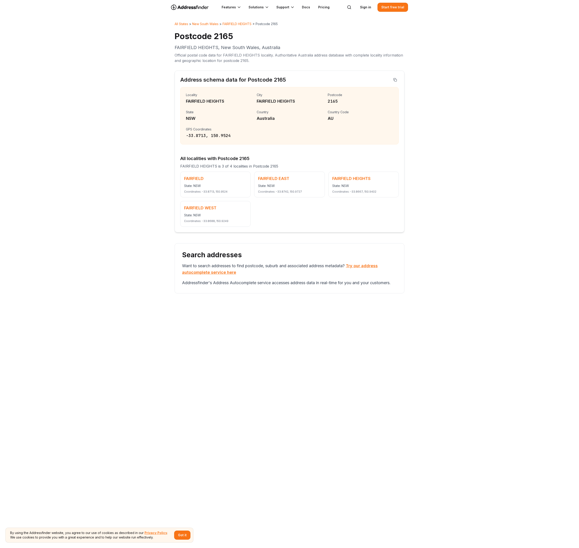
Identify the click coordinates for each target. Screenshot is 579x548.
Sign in (365, 7)
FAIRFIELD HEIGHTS (237, 24)
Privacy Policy (156, 533)
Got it (182, 535)
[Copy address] (395, 79)
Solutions (256, 7)
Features (229, 7)
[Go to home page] (192, 7)
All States (181, 24)
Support (282, 7)
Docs (306, 7)
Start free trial (392, 7)
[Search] (349, 7)
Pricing (324, 7)
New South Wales (205, 24)
